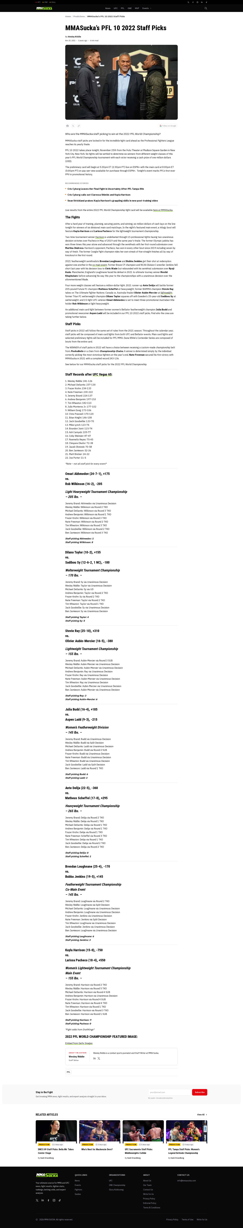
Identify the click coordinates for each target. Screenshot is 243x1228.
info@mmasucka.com (186, 1180)
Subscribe (199, 1092)
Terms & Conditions (151, 1207)
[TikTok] (206, 2)
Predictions (79, 16)
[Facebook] (193, 2)
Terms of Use (187, 1219)
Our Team (147, 1185)
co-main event (99, 264)
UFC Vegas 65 (102, 374)
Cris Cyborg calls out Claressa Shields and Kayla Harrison (99, 194)
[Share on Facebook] (67, 126)
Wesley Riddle (74, 36)
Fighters (78, 1189)
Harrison (99, 237)
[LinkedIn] (202, 2)
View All (200, 1114)
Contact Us (148, 1189)
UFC (110, 1180)
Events (78, 1185)
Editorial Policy (149, 1203)
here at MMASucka (163, 210)
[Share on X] (73, 126)
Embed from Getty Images (79, 1043)
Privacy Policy (149, 1198)
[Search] (205, 8)
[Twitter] (188, 2)
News (77, 1180)
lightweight (166, 292)
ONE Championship (117, 1185)
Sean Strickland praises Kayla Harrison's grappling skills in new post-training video (113, 200)
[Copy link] (78, 126)
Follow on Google (169, 126)
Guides (78, 1194)
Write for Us (148, 1194)
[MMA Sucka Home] (44, 8)
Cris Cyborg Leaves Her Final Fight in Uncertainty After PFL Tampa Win (106, 188)
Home (68, 16)
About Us (147, 1180)
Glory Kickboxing (116, 1189)
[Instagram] (197, 2)
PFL (68, 1072)
